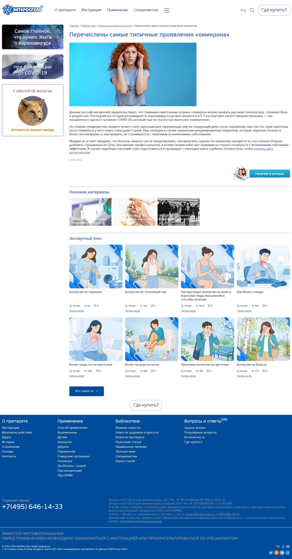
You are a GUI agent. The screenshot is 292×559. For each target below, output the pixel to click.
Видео (6, 437)
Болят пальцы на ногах (142, 364)
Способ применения (72, 428)
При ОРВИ (65, 475)
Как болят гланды (250, 292)
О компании (10, 447)
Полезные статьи (128, 442)
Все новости (86, 391)
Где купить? (193, 442)
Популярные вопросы (200, 432)
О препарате (65, 10)
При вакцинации (70, 470)
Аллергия (65, 442)
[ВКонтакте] (271, 552)
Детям (62, 437)
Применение (117, 10)
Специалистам (146, 10)
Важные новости (128, 428)
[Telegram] (282, 552)
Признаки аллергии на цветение (205, 364)
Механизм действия (17, 432)
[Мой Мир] (287, 552)
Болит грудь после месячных (90, 364)
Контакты (9, 456)
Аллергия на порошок (85, 292)
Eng (243, 10)
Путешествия (125, 451)
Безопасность (194, 437)
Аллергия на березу (251, 364)
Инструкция (91, 10)
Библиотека (128, 421)
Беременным (67, 432)
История (8, 442)
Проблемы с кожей (72, 466)
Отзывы (7, 451)
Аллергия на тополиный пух (145, 292)
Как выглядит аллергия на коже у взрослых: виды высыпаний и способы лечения (206, 296)
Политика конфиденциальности (141, 521)
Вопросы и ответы (202, 421)
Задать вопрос (195, 428)
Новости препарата (130, 437)
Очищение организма (74, 456)
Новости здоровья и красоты (137, 432)
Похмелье (65, 461)
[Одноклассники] (276, 552)
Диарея (63, 447)
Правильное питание (131, 447)
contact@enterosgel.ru (200, 514)
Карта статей (125, 461)
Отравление (66, 451)
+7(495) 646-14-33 (32, 507)
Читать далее (76, 311)
